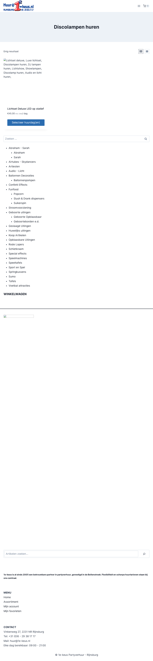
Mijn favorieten (12, 611)
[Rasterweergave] (141, 51)
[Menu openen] (139, 6)
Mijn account (11, 606)
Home (7, 597)
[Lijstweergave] (147, 51)
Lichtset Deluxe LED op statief (25, 108)
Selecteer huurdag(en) (26, 122)
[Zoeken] (144, 554)
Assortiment (11, 601)
